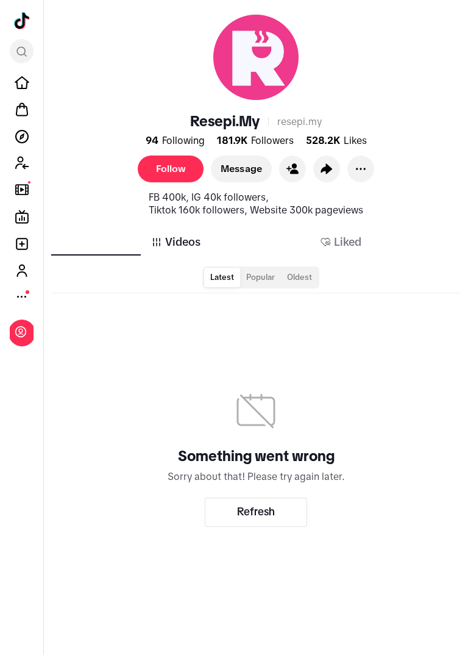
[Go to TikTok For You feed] (22, 20)
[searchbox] (22, 51)
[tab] (175, 242)
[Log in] (21, 332)
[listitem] (22, 83)
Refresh (256, 512)
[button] (292, 169)
